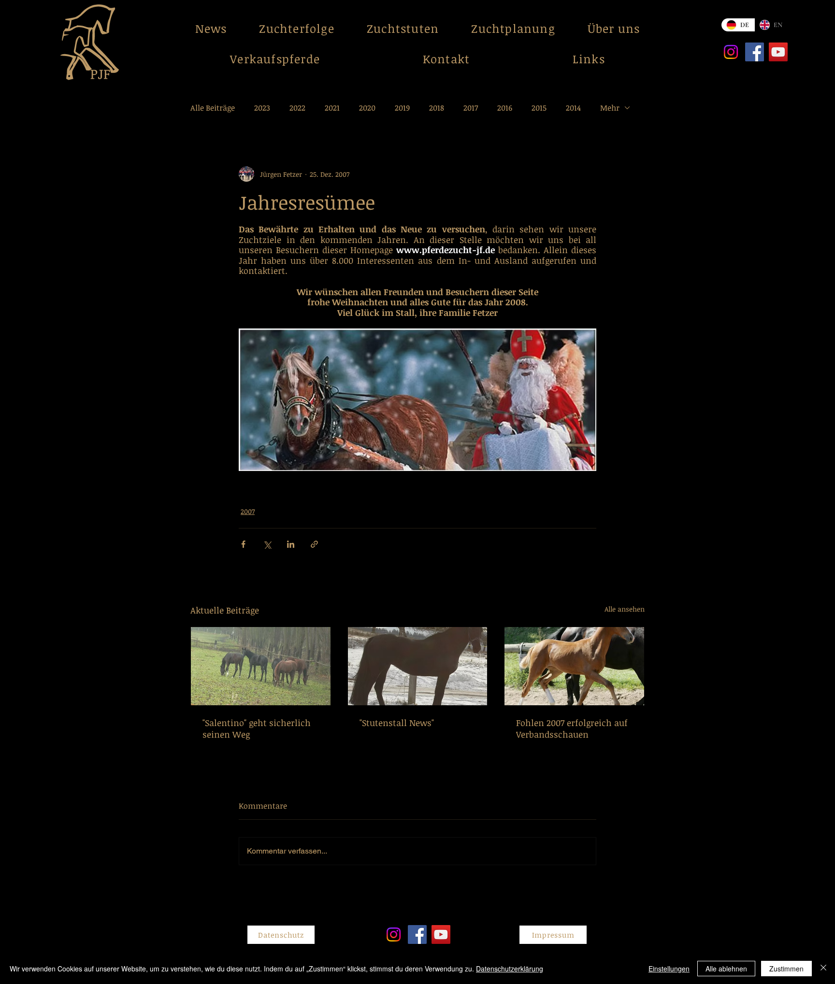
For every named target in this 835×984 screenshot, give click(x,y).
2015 (539, 108)
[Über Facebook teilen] (243, 544)
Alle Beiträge (212, 108)
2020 (367, 108)
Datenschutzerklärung (509, 968)
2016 (504, 108)
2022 (297, 108)
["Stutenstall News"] (418, 666)
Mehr (609, 108)
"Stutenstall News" (397, 722)
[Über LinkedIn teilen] (290, 544)
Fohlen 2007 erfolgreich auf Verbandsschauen (572, 728)
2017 (470, 108)
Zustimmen (786, 968)
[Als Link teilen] (314, 544)
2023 (262, 108)
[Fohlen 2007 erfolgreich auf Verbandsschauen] (574, 666)
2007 (248, 511)
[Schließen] (823, 968)
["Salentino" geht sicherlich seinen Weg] (261, 666)
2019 (402, 108)
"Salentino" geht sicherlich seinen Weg (256, 728)
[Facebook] (754, 52)
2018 (436, 108)
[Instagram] (730, 52)
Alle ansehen (625, 608)
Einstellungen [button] (669, 968)
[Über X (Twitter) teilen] (267, 544)
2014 (573, 108)
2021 (332, 108)
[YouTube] (778, 52)
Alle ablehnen (726, 968)
